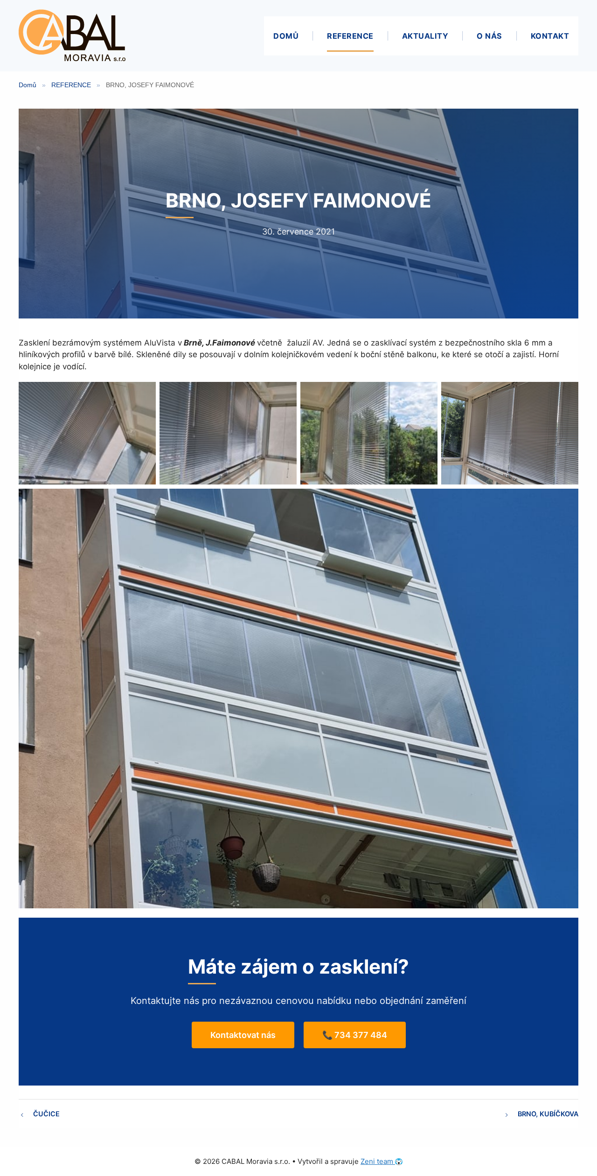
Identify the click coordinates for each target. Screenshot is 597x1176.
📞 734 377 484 (354, 1035)
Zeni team (378, 1161)
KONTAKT (550, 36)
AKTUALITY (425, 36)
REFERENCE (350, 36)
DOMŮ (285, 36)
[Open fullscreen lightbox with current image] (87, 433)
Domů (27, 85)
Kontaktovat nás (243, 1035)
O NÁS (489, 36)
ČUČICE (46, 1114)
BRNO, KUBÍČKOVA (548, 1114)
